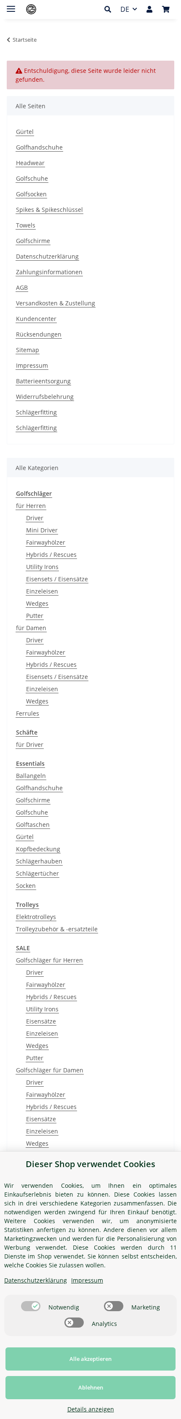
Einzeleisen (42, 591)
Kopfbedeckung (38, 849)
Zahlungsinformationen (49, 272)
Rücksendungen (38, 334)
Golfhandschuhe (39, 147)
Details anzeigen (90, 1409)
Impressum (32, 365)
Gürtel (25, 132)
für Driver (29, 744)
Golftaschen (33, 824)
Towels (25, 225)
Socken (26, 886)
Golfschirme (33, 241)
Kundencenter (36, 319)
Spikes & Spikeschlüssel (49, 210)
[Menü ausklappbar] (11, 5)
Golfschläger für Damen (49, 1070)
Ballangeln (31, 776)
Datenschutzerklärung (47, 256)
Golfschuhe (32, 178)
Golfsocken (31, 194)
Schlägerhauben (39, 861)
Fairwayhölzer (45, 542)
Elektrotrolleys (36, 917)
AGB (22, 287)
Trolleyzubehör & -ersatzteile (57, 929)
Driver (34, 518)
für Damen (31, 628)
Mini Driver (42, 530)
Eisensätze (41, 1021)
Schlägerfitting (36, 412)
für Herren (31, 506)
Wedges (37, 603)
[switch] (30, 1306)
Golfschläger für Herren (49, 960)
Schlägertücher (37, 873)
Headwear (30, 163)
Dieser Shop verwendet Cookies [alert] (90, 1164)
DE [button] (124, 9)
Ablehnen (90, 1387)
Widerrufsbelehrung (45, 397)
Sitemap (27, 350)
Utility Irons (42, 567)
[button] (110, 9)
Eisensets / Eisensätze (57, 579)
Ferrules (27, 713)
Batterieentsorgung (43, 381)
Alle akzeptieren (90, 1359)
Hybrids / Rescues (51, 554)
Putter (34, 616)
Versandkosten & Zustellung (55, 303)
